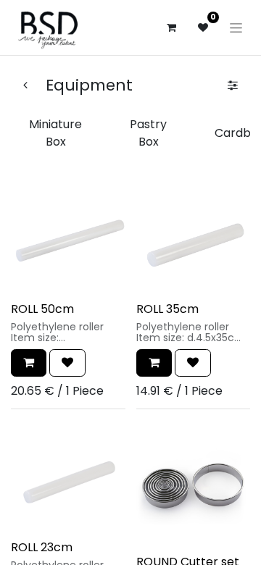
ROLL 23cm (41, 547)
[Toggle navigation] (236, 27)
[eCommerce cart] (171, 27)
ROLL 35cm (167, 309)
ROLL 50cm (42, 309)
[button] (28, 363)
